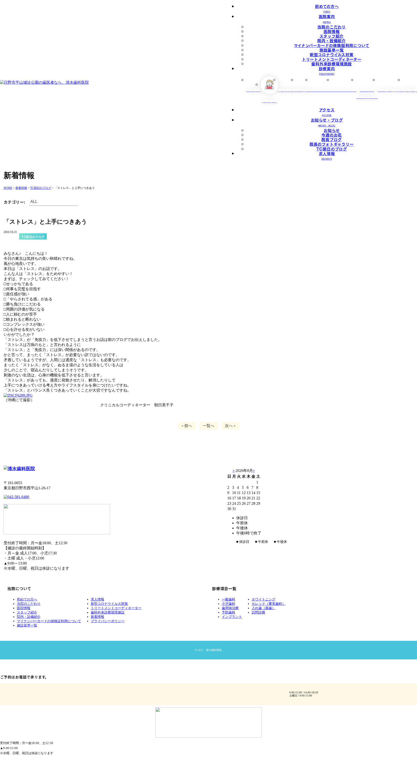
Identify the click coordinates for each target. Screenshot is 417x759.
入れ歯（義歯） (263, 608)
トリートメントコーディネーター (331, 59)
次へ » (230, 426)
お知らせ (332, 130)
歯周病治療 (230, 608)
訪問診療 (258, 612)
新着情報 (97, 617)
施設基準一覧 (332, 50)
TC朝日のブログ (331, 149)
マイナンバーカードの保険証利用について (331, 45)
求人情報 (327, 155)
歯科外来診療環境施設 (331, 63)
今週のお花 (331, 135)
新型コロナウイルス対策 (332, 54)
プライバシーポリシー (108, 621)
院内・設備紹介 (331, 40)
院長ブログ (331, 139)
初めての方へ (327, 8)
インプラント (232, 617)
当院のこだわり (331, 26)
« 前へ (186, 426)
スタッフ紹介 (332, 36)
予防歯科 (228, 612)
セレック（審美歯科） (268, 604)
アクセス (327, 112)
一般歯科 (228, 599)
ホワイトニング (263, 599)
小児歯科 (228, 604)
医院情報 (332, 31)
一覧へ (208, 426)
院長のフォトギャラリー (332, 144)
